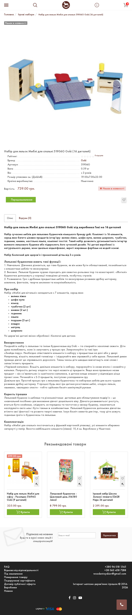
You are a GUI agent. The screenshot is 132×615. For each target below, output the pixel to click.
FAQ (6, 567)
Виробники (10, 587)
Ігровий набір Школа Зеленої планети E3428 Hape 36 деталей (106, 497)
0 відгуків (99, 155)
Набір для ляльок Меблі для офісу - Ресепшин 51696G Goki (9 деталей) (23, 497)
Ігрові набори (26, 14)
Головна (9, 14)
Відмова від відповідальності (21, 570)
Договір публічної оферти (20, 584)
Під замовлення (13, 573)
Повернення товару (16, 577)
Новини (8, 591)
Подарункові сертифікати (19, 580)
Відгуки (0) (25, 218)
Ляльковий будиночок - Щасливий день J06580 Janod (63, 497)
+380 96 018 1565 (115, 567)
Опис (10, 218)
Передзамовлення (21, 199)
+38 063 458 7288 (115, 570)
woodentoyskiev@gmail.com (109, 573)
